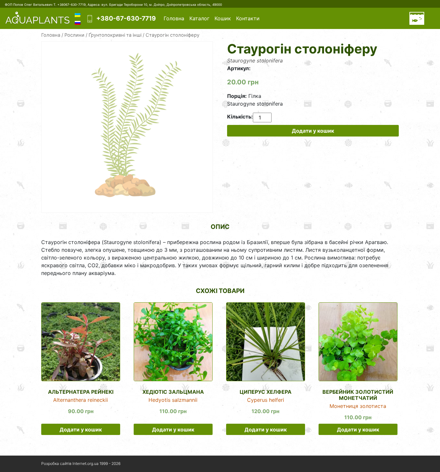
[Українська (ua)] (78, 14)
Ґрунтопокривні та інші (115, 35)
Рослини (74, 35)
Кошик (223, 18)
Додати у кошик (313, 130)
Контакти (248, 18)
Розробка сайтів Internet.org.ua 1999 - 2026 (80, 463)
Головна (174, 18)
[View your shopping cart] (417, 18)
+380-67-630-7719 (126, 18)
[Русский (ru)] (78, 22)
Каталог (199, 18)
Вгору (384, 464)
